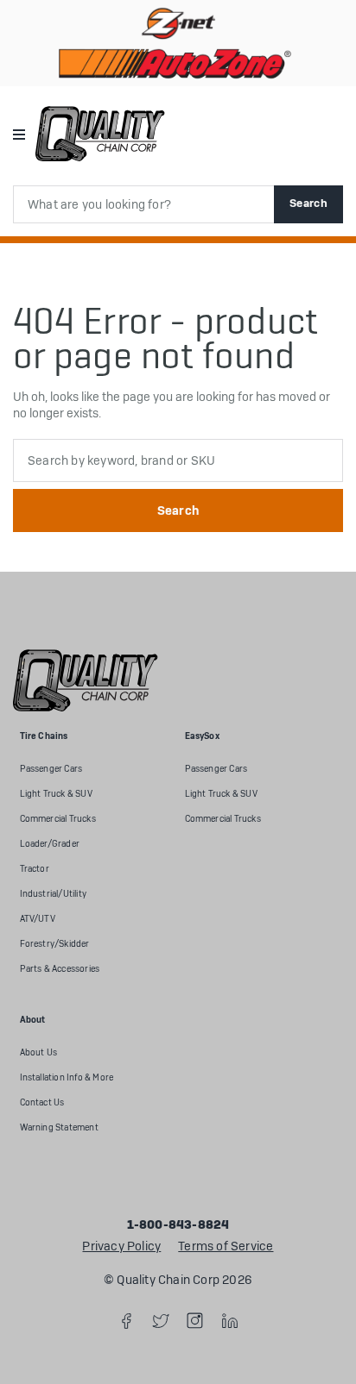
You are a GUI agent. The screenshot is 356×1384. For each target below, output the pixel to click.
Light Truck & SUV (56, 793)
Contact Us (42, 1102)
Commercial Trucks (58, 818)
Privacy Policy (121, 1247)
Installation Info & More (67, 1077)
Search (308, 203)
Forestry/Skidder (55, 943)
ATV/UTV (37, 918)
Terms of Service (225, 1247)
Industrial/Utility (53, 893)
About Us (39, 1052)
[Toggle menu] (18, 133)
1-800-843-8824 (178, 1225)
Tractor (34, 868)
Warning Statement (59, 1127)
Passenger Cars (51, 768)
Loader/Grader (50, 843)
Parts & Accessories (60, 968)
